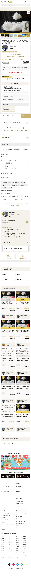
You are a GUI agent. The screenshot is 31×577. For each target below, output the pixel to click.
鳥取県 (17, 550)
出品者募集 (18, 486)
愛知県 (17, 546)
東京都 (3, 542)
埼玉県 (17, 540)
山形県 (10, 538)
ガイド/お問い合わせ (6, 513)
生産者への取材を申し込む (21, 494)
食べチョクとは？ (5, 486)
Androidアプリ (19, 527)
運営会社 (3, 510)
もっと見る (16, 205)
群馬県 (10, 540)
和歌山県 (10, 550)
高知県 (17, 554)
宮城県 (24, 536)
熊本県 (17, 555)
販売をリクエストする (15, 72)
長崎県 (10, 555)
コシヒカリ (18, 173)
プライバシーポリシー (6, 519)
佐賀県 (3, 555)
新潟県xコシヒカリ (7, 187)
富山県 (24, 542)
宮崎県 (3, 557)
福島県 (17, 538)
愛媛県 (10, 554)
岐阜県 (3, 546)
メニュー (28, 2)
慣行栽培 (5, 182)
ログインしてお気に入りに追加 (16, 78)
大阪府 (17, 548)
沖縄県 (17, 557)
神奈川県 (10, 542)
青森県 (10, 536)
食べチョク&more (20, 523)
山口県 (17, 552)
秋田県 (3, 538)
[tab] (5, 116)
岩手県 (17, 536)
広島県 (10, 552)
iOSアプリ (18, 525)
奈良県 (3, 550)
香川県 (3, 554)
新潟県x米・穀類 (15, 185)
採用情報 (3, 529)
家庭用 (23, 182)
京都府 (10, 548)
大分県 (24, 555)
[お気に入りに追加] (28, 12)
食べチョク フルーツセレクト (22, 518)
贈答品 (17, 182)
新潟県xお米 (24, 185)
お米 (12, 173)
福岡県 (24, 554)
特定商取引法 (4, 522)
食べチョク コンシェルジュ (22, 516)
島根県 (24, 550)
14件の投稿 (20, 59)
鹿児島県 (10, 557)
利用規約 (3, 517)
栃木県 (3, 540)
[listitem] (8, 274)
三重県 (24, 546)
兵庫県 (24, 548)
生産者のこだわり (7, 227)
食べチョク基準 (5, 489)
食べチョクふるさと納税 (21, 510)
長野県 (24, 544)
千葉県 (24, 540)
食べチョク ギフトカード (21, 521)
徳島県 (24, 552)
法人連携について (20, 501)
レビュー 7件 (14, 59)
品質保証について (5, 491)
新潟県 (7, 177)
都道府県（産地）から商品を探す (9, 533)
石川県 (3, 544)
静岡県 (10, 546)
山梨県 (17, 544)
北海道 (3, 536)
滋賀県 (3, 548)
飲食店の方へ (4, 493)
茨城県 (24, 538)
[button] (15, 127)
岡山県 (3, 552)
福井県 (10, 544)
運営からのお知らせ (6, 515)
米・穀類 (7, 173)
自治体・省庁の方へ (20, 503)
